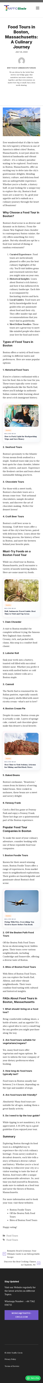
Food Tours (12, 1235)
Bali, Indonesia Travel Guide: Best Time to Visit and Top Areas (20, 612)
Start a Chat (35, 1378)
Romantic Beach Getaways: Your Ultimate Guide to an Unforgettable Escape (23, 1254)
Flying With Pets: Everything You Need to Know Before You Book (19, 923)
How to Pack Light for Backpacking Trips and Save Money (20, 437)
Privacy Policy (10, 1359)
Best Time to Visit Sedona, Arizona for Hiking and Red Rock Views (20, 766)
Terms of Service (12, 1366)
